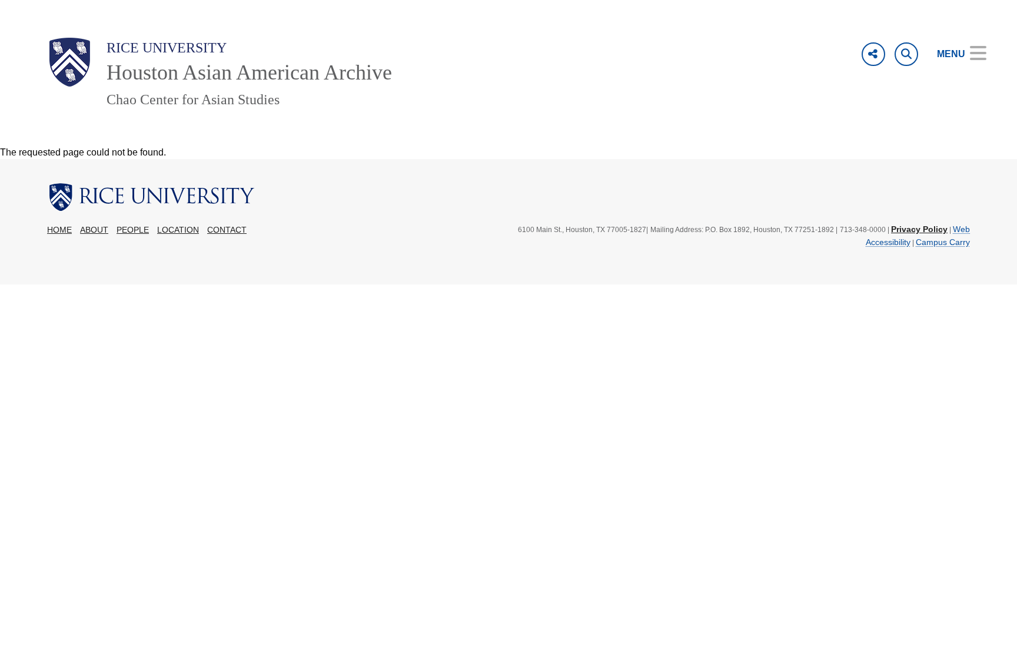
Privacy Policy (919, 229)
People (133, 230)
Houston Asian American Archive (249, 72)
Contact (227, 230)
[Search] (906, 54)
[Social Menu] (873, 54)
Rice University (167, 47)
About (94, 230)
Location (178, 230)
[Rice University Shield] (69, 62)
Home (59, 230)
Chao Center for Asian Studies (193, 99)
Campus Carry (943, 242)
